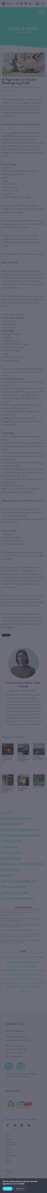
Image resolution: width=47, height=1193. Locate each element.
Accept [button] (7, 1189)
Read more (20, 1189)
